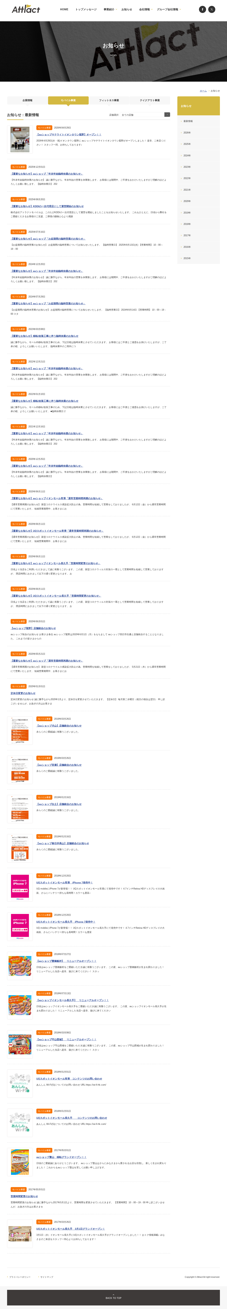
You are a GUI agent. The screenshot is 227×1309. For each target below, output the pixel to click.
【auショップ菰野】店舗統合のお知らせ (33, 628)
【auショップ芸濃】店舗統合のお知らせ (59, 764)
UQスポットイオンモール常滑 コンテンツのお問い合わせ (69, 1078)
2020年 (187, 201)
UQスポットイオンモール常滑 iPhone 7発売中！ (64, 882)
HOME (64, 9)
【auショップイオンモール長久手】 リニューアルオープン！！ (72, 1000)
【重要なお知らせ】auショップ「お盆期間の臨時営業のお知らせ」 (48, 238)
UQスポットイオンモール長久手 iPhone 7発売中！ (65, 921)
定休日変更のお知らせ (23, 693)
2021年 (187, 189)
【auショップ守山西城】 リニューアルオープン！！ (66, 1039)
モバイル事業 (68, 100)
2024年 (187, 155)
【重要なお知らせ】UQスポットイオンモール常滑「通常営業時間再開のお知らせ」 (57, 530)
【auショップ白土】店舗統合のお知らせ (59, 804)
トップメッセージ (86, 9)
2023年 (187, 167)
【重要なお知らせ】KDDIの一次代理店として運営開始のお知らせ (47, 206)
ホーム (203, 90)
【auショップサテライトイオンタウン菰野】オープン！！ (68, 134)
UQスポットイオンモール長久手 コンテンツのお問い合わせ (71, 1117)
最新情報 (188, 121)
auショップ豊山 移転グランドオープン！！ (61, 1157)
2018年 (187, 224)
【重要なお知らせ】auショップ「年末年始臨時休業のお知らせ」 (47, 173)
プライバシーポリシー (20, 1277)
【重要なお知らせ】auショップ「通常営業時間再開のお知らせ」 (47, 660)
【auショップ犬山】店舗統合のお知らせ (59, 725)
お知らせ (126, 9)
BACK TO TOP (113, 1298)
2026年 (187, 132)
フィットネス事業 (109, 100)
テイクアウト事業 (150, 100)
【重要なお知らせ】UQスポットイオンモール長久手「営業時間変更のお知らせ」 (56, 595)
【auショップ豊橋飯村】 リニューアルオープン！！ (66, 961)
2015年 (187, 258)
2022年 (187, 178)
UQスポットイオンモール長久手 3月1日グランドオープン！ (70, 1228)
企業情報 (27, 100)
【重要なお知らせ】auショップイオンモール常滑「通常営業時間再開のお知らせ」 (57, 498)
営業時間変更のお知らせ (24, 1196)
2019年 (187, 212)
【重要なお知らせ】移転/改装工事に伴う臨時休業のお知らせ (44, 336)
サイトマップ (46, 1277)
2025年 (187, 144)
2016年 (187, 247)
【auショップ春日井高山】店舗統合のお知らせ (62, 843)
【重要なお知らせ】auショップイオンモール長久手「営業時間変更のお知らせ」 (56, 563)
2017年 (187, 235)
